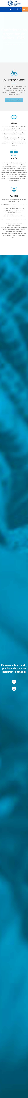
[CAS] (14, 3)
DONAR (25, 9)
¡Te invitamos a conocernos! (14, 100)
